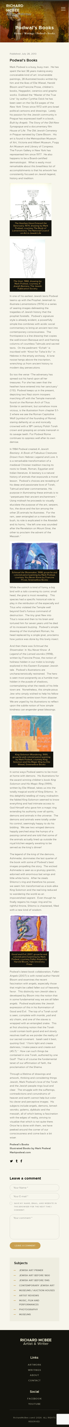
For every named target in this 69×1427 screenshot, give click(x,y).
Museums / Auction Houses (37, 1290)
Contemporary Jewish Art (36, 1285)
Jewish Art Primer (31, 1270)
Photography (28, 1309)
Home (18, 33)
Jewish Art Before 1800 (34, 1275)
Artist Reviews (29, 1295)
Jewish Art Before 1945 (34, 1280)
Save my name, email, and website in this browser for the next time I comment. (35, 1206)
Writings (29, 33)
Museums (25, 1314)
